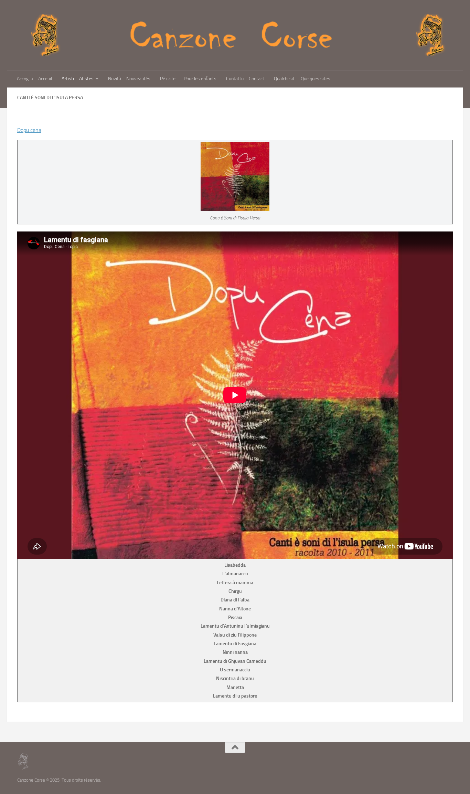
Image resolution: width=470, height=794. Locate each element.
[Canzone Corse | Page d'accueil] (235, 35)
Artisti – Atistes (78, 79)
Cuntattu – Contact (245, 79)
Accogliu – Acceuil (34, 79)
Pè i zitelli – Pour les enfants (188, 79)
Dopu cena (29, 130)
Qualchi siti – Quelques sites (302, 79)
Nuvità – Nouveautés (129, 79)
